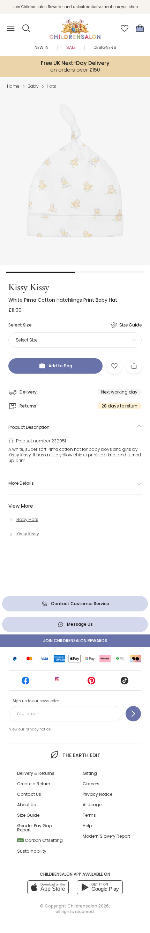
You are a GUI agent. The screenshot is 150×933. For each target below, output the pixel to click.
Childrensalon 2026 (88, 906)
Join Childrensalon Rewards (75, 641)
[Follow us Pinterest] (91, 683)
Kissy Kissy (28, 287)
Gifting (90, 773)
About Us (26, 805)
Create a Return (33, 784)
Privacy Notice (97, 794)
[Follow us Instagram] (58, 683)
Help (87, 826)
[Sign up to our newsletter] (133, 713)
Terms (89, 815)
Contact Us (29, 794)
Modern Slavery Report (106, 836)
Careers (91, 784)
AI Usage (92, 805)
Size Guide (28, 815)
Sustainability (31, 851)
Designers (104, 47)
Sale (71, 47)
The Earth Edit (81, 755)
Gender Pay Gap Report (34, 828)
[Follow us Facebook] (25, 683)
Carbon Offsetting (40, 840)
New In (41, 47)
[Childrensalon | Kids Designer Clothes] (75, 26)
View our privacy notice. (30, 729)
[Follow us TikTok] (124, 683)
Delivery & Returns (35, 773)
